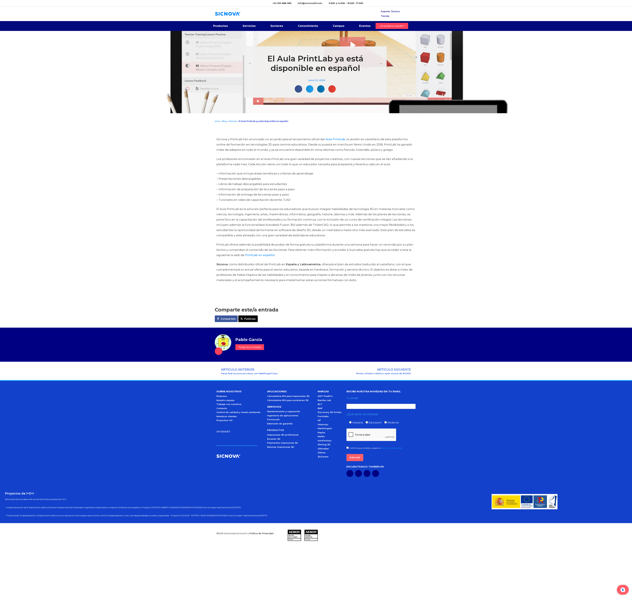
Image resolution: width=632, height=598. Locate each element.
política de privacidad (391, 448)
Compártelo (228, 318)
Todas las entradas (249, 347)
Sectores (276, 25)
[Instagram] (375, 473)
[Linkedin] (349, 473)
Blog (224, 121)
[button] (298, 89)
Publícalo (250, 318)
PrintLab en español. (260, 255)
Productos (220, 25)
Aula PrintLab (335, 139)
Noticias (233, 121)
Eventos (364, 25)
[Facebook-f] (367, 473)
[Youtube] (358, 473)
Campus (338, 25)
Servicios (249, 25)
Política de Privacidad (261, 533)
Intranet (223, 431)
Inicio (217, 121)
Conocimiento (308, 25)
